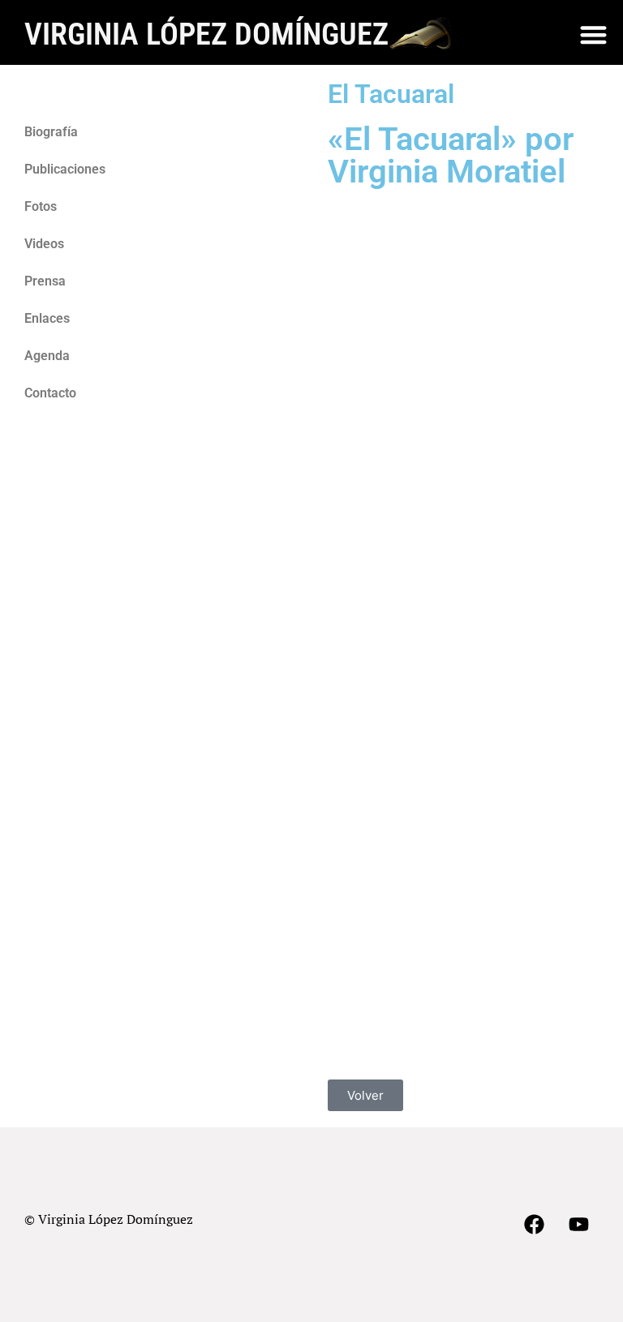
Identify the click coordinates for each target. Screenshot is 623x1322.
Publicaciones (64, 169)
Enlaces (47, 318)
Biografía (51, 131)
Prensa (45, 281)
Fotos (40, 206)
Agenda (47, 355)
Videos (44, 243)
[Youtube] (578, 1224)
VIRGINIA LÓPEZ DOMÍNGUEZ (206, 33)
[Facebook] (533, 1224)
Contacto (50, 393)
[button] (593, 34)
